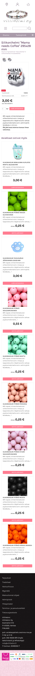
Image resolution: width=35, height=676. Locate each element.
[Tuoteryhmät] (5, 28)
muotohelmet (16, 53)
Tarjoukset (6, 578)
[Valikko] (32, 35)
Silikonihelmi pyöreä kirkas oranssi (17, 545)
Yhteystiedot (7, 604)
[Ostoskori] (28, 4)
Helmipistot (7, 600)
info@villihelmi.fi (9, 643)
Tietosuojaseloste (9, 613)
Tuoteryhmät (21, 35)
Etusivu (6, 35)
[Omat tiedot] (17, 4)
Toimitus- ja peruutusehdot (13, 608)
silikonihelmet (6, 53)
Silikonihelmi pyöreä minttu (14, 356)
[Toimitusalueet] (6, 4)
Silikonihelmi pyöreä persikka (15, 404)
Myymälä (6, 591)
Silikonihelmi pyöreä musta (14, 497)
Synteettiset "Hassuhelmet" (16, 52)
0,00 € (23, 96)
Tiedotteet (6, 582)
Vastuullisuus (8, 587)
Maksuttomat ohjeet (10, 595)
